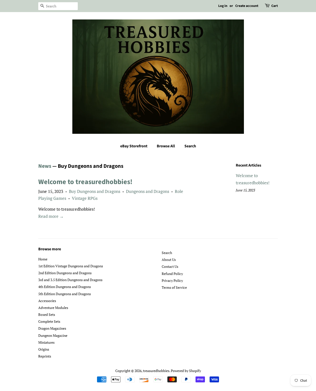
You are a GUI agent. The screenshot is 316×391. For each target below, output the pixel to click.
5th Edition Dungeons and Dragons (64, 293)
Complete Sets (49, 321)
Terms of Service (174, 287)
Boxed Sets (46, 314)
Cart (274, 5)
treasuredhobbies (156, 370)
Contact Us (170, 266)
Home (42, 259)
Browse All (166, 146)
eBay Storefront (133, 146)
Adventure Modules (53, 307)
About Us (169, 259)
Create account (246, 5)
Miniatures (46, 342)
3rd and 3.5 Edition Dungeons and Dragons (70, 279)
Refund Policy (172, 273)
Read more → (51, 216)
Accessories (47, 300)
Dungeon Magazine (52, 335)
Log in (222, 5)
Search (190, 146)
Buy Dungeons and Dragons (94, 191)
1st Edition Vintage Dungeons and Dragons (70, 266)
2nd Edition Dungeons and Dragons (65, 273)
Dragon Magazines (52, 328)
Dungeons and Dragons (147, 191)
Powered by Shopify (186, 370)
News (44, 166)
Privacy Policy (172, 280)
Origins (43, 349)
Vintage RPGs (85, 198)
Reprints (44, 356)
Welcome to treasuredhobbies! (85, 182)
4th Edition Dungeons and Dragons (64, 286)
